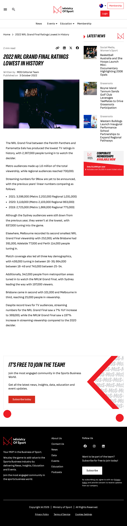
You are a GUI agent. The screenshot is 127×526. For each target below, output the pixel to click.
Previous (7, 414)
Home (6, 34)
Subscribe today (22, 399)
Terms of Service (62, 514)
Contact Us (57, 444)
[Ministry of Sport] (63, 10)
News (39, 23)
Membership (115, 5)
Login (105, 13)
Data (54, 455)
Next (120, 418)
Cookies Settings (83, 514)
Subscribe (92, 470)
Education (66, 23)
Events (51, 23)
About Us (56, 438)
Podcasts (56, 472)
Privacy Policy (42, 514)
